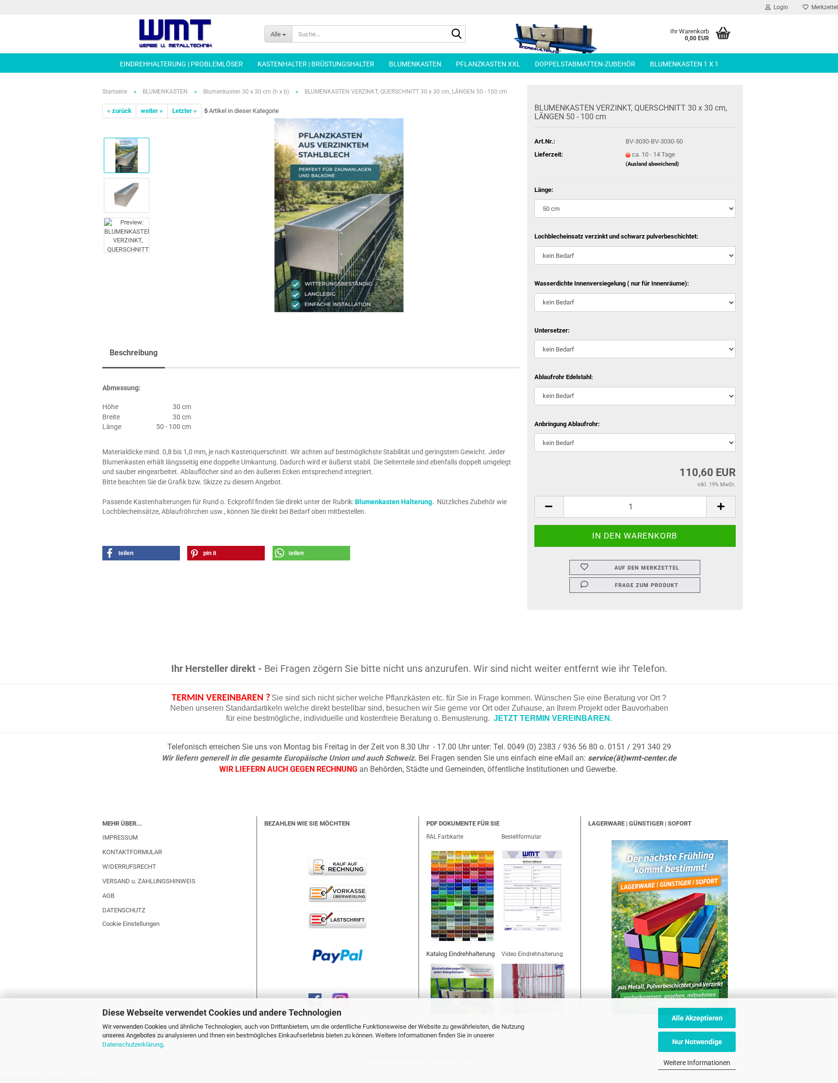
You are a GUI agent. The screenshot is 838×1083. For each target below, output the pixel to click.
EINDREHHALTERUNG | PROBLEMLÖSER (181, 64)
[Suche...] (456, 34)
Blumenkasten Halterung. (394, 502)
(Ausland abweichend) (652, 164)
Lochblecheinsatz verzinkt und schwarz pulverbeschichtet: (616, 236)
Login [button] (779, 7)
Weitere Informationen (696, 1063)
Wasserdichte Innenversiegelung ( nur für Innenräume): (611, 283)
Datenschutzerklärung (132, 1044)
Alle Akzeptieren (697, 1018)
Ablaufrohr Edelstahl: (563, 377)
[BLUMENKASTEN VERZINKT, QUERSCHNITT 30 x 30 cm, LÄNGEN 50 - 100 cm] (338, 215)
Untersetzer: (552, 330)
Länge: (543, 189)
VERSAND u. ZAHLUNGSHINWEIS (148, 881)
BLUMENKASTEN (415, 64)
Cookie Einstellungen (131, 923)
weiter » (152, 110)
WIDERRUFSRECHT (129, 866)
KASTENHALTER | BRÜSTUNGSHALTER (316, 64)
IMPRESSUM (120, 837)
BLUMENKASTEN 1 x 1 (684, 64)
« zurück (119, 110)
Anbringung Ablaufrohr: (567, 424)
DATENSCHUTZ (123, 910)
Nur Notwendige (697, 1042)
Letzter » (184, 110)
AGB (108, 895)
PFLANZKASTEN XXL (488, 64)
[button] (549, 507)
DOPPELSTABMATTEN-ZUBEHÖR (585, 64)
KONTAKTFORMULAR (132, 852)
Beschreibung (134, 352)
